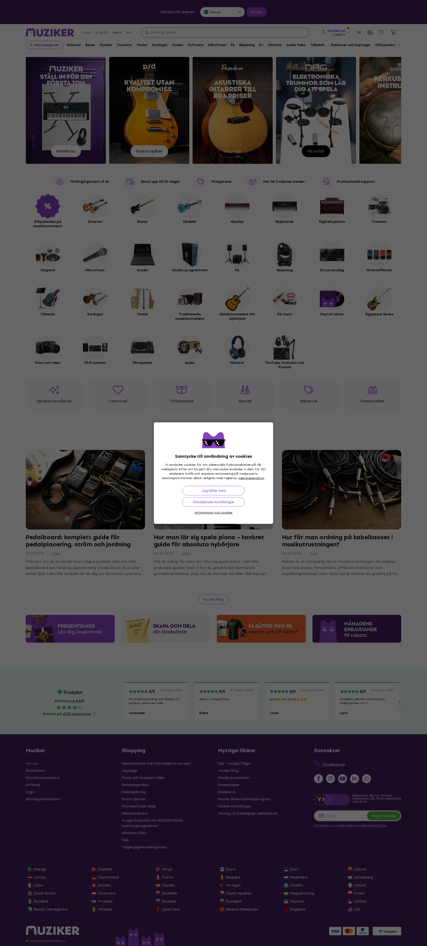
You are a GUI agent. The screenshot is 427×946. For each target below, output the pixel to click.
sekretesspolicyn (251, 478)
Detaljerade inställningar (213, 502)
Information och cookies (213, 512)
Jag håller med (213, 490)
